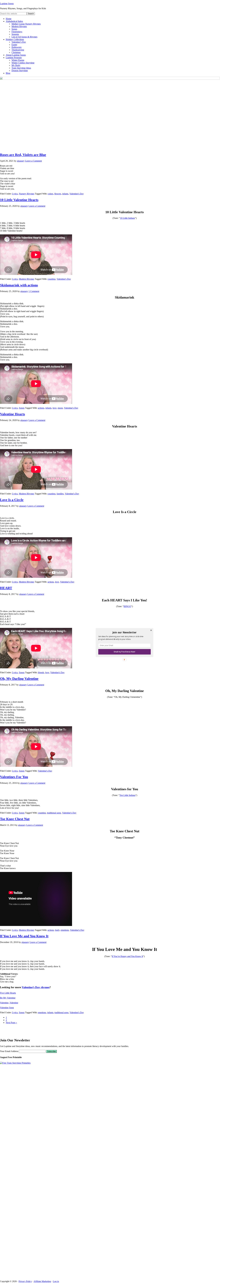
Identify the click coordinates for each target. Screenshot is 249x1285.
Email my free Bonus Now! (124, 651)
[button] (124, 632)
